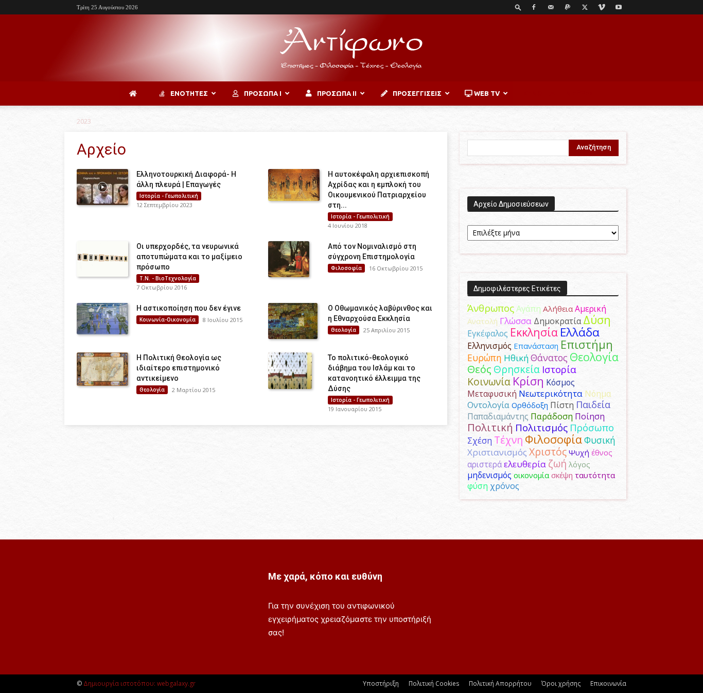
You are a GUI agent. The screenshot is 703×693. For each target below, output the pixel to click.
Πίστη (562, 405)
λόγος (579, 464)
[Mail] (550, 7)
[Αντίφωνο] (351, 48)
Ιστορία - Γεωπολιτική (168, 195)
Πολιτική (490, 427)
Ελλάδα (580, 332)
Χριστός (548, 452)
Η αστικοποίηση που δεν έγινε (188, 308)
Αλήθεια (558, 308)
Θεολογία (343, 329)
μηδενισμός (489, 475)
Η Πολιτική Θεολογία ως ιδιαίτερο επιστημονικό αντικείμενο (178, 367)
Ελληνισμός (489, 345)
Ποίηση (590, 416)
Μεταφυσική (492, 393)
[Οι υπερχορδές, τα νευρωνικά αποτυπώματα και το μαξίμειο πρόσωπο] (102, 259)
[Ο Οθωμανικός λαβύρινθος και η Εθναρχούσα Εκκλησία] (293, 321)
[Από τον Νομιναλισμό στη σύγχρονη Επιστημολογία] (288, 259)
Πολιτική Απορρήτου (500, 683)
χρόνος (504, 486)
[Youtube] (618, 7)
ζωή (557, 463)
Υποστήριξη (381, 683)
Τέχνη (508, 440)
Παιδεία (593, 404)
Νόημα (598, 393)
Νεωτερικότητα (551, 393)
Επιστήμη (586, 344)
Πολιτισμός (541, 427)
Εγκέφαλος (487, 333)
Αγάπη (528, 308)
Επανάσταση (536, 346)
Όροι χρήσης (561, 683)
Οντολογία (488, 405)
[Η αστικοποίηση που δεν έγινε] (102, 318)
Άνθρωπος (490, 308)
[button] (518, 7)
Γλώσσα (516, 321)
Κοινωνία (489, 381)
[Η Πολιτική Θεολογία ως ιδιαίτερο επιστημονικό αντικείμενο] (102, 369)
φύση (477, 486)
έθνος (601, 452)
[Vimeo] (601, 7)
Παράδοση (552, 416)
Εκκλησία (534, 332)
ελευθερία (525, 464)
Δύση (597, 319)
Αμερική (590, 308)
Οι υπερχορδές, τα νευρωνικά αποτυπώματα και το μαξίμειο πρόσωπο (189, 256)
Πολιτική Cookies (434, 683)
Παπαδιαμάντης (498, 416)
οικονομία (531, 475)
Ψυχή (579, 452)
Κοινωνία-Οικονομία (167, 319)
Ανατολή (482, 321)
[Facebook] (533, 7)
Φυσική (600, 440)
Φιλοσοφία (346, 268)
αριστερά (484, 464)
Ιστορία (559, 369)
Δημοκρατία (557, 321)
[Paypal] (567, 7)
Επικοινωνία (608, 683)
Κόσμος (560, 382)
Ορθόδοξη (530, 405)
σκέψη (562, 475)
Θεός (479, 369)
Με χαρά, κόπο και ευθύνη (325, 576)
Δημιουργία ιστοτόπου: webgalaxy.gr (139, 683)
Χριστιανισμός (497, 452)
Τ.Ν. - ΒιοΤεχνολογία (167, 278)
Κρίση (528, 381)
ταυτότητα (595, 475)
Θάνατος (549, 357)
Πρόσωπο (592, 427)
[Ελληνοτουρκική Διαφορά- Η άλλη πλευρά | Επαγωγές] (102, 187)
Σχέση (479, 440)
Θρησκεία (517, 369)
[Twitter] (584, 7)
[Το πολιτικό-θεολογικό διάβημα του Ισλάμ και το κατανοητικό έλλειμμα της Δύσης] (290, 370)
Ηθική (516, 358)
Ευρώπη (484, 357)
